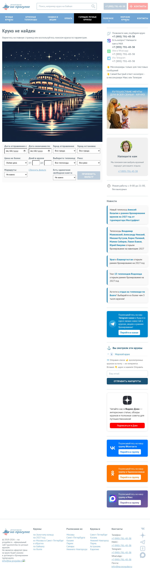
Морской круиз (122, 354)
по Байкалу (38, 546)
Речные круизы (9, 18)
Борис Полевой (136, 238)
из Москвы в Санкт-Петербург (48, 540)
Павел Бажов (135, 241)
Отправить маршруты (127, 381)
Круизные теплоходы (30, 18)
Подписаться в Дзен (127, 425)
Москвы (70, 534)
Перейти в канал (129, 332)
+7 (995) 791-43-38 (115, 6)
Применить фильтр (89, 175)
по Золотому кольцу (43, 534)
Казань (93, 537)
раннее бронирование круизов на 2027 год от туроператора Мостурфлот (127, 217)
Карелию (94, 549)
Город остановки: (86, 146)
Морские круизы (125, 18)
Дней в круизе (36, 158)
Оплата (68, 18)
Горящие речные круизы (88, 18)
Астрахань (95, 546)
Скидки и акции (53, 18)
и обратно (38, 543)
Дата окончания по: (39, 146)
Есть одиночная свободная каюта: (63, 171)
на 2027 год (39, 537)
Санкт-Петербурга (76, 537)
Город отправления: (63, 146)
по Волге (37, 549)
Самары (70, 546)
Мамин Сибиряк (118, 241)
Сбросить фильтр (37, 169)
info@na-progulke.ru (12, 560)
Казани (70, 540)
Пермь (93, 543)
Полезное (108, 18)
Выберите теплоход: (64, 158)
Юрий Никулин (117, 245)
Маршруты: (10, 169)
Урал (112, 259)
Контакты (140, 6)
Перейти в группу (129, 451)
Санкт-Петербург (98, 534)
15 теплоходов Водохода (128, 273)
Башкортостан (125, 259)
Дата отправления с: (15, 146)
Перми (70, 543)
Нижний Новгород (99, 540)
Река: (80, 158)
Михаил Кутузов (118, 238)
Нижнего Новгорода (77, 549)
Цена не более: (12, 158)
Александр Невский (134, 234)
